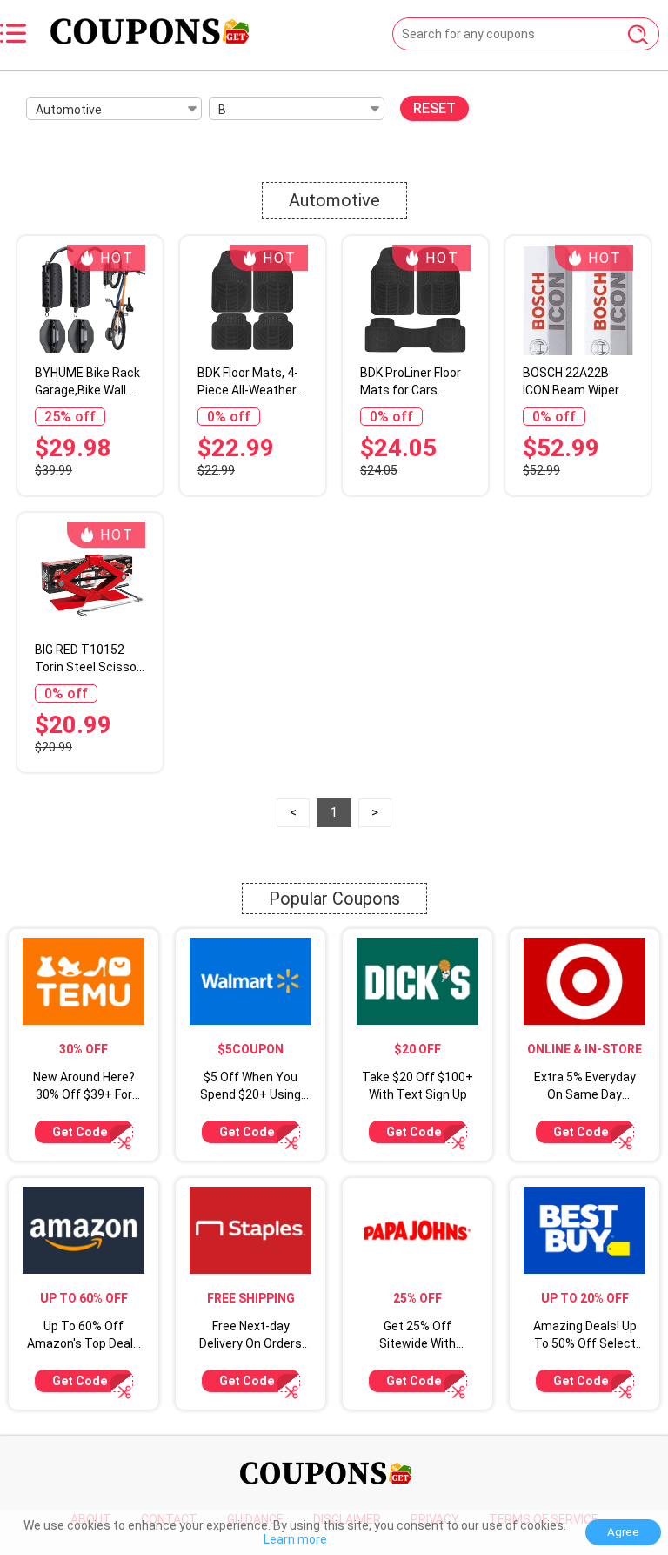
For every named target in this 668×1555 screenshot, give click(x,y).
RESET (434, 108)
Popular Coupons (334, 898)
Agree (623, 1531)
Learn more (295, 1539)
